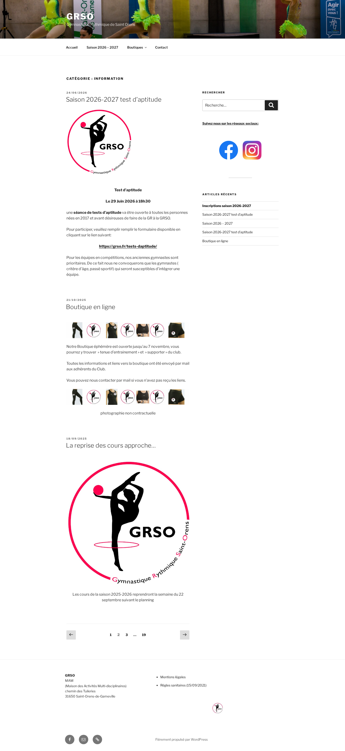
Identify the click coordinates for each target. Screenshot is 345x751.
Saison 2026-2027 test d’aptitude (113, 99)
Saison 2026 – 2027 (102, 47)
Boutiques (135, 47)
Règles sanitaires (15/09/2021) (183, 685)
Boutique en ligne (90, 306)
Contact (161, 47)
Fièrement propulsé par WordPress (181, 739)
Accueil (72, 47)
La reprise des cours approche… (111, 445)
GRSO (80, 16)
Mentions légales (173, 677)
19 (145, 634)
